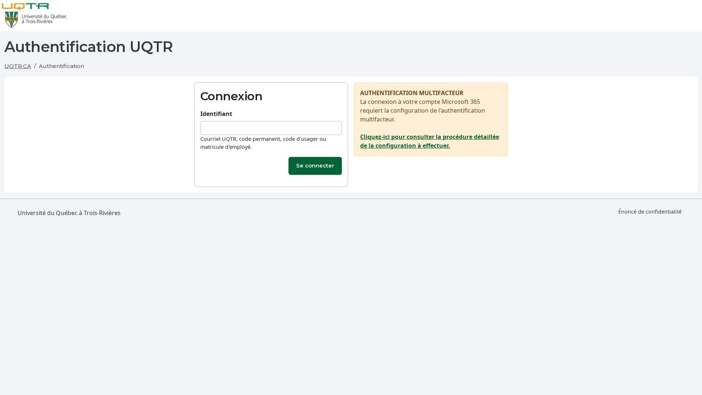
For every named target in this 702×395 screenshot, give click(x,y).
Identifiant (216, 114)
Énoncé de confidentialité (650, 211)
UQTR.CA (17, 66)
